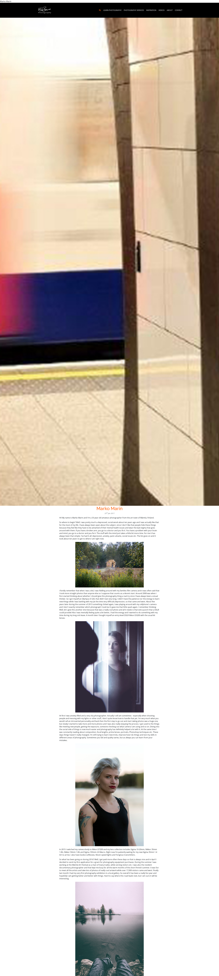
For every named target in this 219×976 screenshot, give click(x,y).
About (170, 10)
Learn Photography (112, 10)
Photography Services (134, 10)
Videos (161, 10)
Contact (178, 10)
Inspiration (151, 10)
